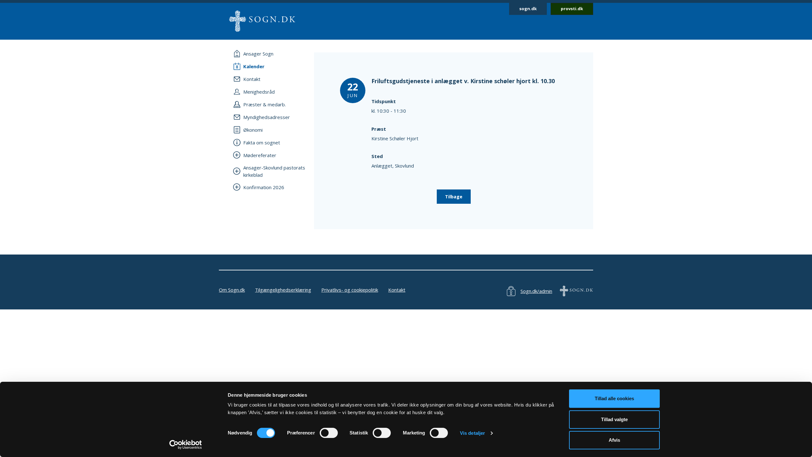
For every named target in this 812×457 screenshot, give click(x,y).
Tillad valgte (614, 419)
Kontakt (396, 290)
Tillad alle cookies (614, 398)
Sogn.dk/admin (536, 291)
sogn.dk (528, 8)
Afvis (614, 440)
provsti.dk (572, 8)
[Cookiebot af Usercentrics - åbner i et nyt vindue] (185, 444)
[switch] (329, 433)
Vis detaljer (472, 433)
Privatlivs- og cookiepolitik (349, 290)
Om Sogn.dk (232, 290)
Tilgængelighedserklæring (283, 290)
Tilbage (453, 197)
